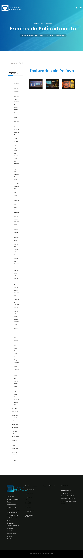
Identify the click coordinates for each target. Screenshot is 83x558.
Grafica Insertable (16, 186)
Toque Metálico (16, 369)
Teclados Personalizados (16, 249)
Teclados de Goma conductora (16, 290)
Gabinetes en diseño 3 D (15, 417)
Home (24, 35)
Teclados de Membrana (29, 490)
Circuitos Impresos (28, 498)
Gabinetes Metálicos (29, 506)
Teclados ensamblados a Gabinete (29, 515)
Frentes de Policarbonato (37, 35)
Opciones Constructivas (16, 340)
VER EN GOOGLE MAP (67, 508)
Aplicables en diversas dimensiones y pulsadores (16, 107)
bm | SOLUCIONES (47, 553)
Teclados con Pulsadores (30, 510)
